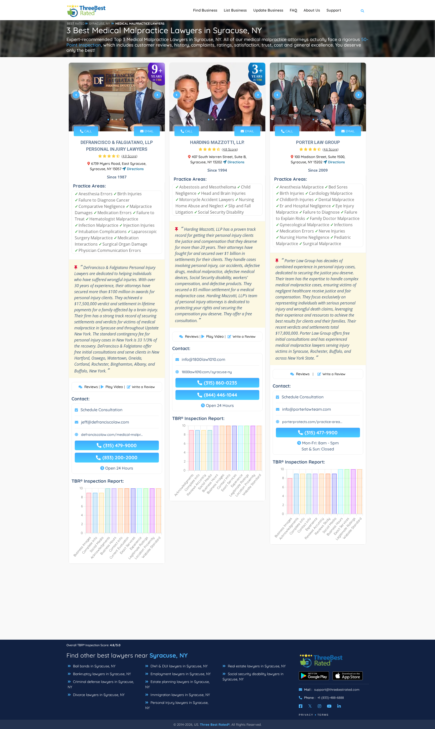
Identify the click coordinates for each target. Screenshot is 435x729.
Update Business (268, 10)
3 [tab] (116, 119)
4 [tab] (120, 119)
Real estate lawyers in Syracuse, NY (256, 666)
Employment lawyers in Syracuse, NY (180, 674)
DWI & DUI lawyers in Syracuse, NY (179, 666)
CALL (87, 131)
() (129, 156)
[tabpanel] (117, 97)
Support (334, 10)
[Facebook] (300, 706)
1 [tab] (108, 119)
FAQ (293, 10)
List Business (235, 10)
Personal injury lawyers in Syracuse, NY (176, 705)
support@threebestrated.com (336, 689)
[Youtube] (329, 706)
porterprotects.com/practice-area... (312, 421)
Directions (135, 169)
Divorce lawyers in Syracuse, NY (98, 695)
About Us (312, 10)
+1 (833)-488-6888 (330, 698)
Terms (323, 714)
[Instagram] (319, 706)
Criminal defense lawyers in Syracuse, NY (101, 684)
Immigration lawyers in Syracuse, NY (180, 695)
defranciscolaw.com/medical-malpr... (112, 434)
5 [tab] (124, 119)
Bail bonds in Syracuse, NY (94, 666)
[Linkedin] (339, 706)
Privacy (306, 714)
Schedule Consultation (101, 409)
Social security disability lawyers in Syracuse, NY (253, 676)
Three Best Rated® (215, 724)
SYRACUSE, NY (99, 23)
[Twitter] (310, 706)
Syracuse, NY (169, 655)
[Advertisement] (217, 604)
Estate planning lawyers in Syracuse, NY (177, 684)
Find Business (205, 10)
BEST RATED (76, 23)
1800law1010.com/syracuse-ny (207, 372)
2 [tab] (112, 119)
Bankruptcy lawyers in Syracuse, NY (101, 674)
